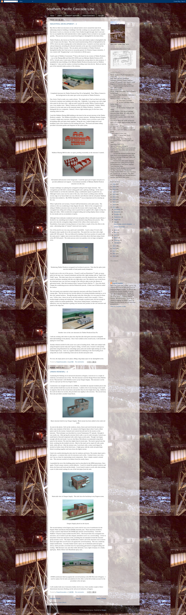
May (115, 232)
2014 (114, 251)
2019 (114, 202)
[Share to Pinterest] (95, 362)
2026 (114, 184)
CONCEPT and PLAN (72, 15)
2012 (114, 256)
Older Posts (101, 598)
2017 (114, 207)
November (117, 212)
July (115, 222)
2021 (114, 197)
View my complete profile (118, 306)
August (116, 219)
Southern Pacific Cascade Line (70, 9)
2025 (114, 186)
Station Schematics (88, 15)
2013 (114, 253)
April (115, 235)
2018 (114, 204)
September (117, 217)
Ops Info (101, 15)
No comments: (79, 362)
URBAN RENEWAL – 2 (59, 372)
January (116, 242)
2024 (114, 189)
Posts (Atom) (62, 602)
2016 (114, 246)
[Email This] (88, 362)
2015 (114, 248)
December (117, 209)
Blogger (104, 610)
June (116, 230)
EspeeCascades (117, 283)
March (116, 237)
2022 (114, 194)
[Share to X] (92, 362)
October (116, 214)
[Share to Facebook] (93, 362)
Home (52, 15)
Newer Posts (55, 598)
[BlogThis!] (90, 362)
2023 (114, 192)
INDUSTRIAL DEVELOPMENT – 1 (63, 24)
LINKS (60, 15)
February (117, 240)
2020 (114, 199)
